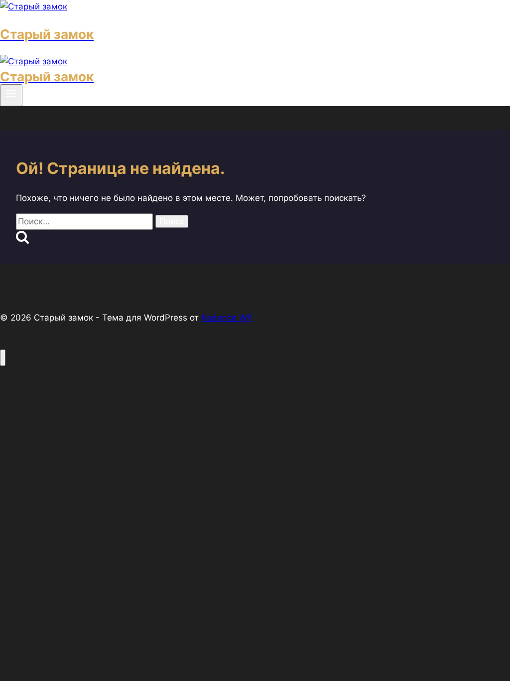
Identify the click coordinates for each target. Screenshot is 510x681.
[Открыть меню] (11, 95)
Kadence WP (227, 318)
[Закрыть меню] (2, 357)
